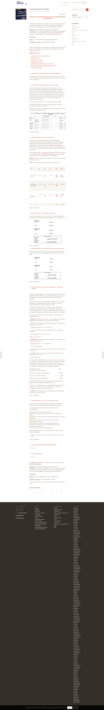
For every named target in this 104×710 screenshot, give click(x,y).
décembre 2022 (76, 567)
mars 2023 (75, 563)
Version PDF (62, 14)
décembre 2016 (76, 665)
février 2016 (76, 679)
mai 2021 (75, 594)
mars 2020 (75, 613)
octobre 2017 (76, 651)
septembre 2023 (76, 554)
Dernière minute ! (75, 35)
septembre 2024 (76, 536)
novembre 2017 (76, 649)
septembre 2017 (76, 652)
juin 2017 (75, 657)
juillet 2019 (75, 622)
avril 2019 (75, 627)
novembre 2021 (76, 586)
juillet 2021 (75, 590)
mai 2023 (75, 560)
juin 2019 (75, 624)
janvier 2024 (76, 547)
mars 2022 (75, 579)
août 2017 (75, 654)
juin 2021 (75, 592)
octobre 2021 (76, 587)
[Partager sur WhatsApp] (52, 491)
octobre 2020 (76, 603)
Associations (37, 511)
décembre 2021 (76, 584)
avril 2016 (75, 676)
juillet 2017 (75, 656)
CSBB (73, 33)
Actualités (37, 509)
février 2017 (76, 664)
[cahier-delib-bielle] (21, 14)
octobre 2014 (76, 702)
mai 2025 (75, 525)
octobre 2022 (76, 570)
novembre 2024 (76, 533)
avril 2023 (75, 562)
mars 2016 (75, 678)
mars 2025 (75, 528)
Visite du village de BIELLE (40, 528)
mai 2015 (75, 692)
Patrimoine (74, 39)
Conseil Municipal (38, 516)
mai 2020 (75, 611)
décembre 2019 (76, 617)
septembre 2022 (76, 571)
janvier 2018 (76, 648)
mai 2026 (75, 512)
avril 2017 (75, 660)
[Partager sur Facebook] (34, 491)
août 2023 (75, 555)
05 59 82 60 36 (22, 513)
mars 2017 (75, 662)
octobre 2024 (76, 535)
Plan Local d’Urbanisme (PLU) (41, 527)
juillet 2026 (75, 509)
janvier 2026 (76, 516)
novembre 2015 (76, 684)
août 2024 (75, 538)
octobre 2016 (76, 668)
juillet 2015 (75, 689)
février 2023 (76, 565)
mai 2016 (75, 675)
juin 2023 (75, 559)
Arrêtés (73, 25)
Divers (73, 36)
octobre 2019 (76, 619)
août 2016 (75, 670)
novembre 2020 (76, 602)
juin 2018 (75, 641)
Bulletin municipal (75, 27)
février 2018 (76, 646)
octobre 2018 (76, 635)
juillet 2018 (75, 640)
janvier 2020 (76, 616)
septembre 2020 (76, 605)
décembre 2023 (76, 549)
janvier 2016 (76, 681)
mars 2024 (75, 546)
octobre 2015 (76, 686)
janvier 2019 (76, 632)
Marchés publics (75, 38)
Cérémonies (74, 28)
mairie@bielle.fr (20, 515)
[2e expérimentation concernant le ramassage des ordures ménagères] (1, 355)
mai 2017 (75, 659)
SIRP (73, 44)
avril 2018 (75, 643)
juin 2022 (75, 576)
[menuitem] (61, 2)
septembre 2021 (76, 589)
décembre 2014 (76, 700)
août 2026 (75, 508)
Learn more (75, 707)
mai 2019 (75, 625)
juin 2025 (75, 524)
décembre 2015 (76, 683)
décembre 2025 (76, 517)
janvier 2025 (76, 530)
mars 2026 (75, 514)
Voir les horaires (20, 518)
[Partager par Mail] (61, 491)
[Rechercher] (87, 2)
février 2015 (76, 697)
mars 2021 (75, 597)
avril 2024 (75, 544)
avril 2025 (75, 527)
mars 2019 (75, 629)
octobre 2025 (76, 519)
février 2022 (76, 581)
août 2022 (75, 573)
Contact (36, 517)
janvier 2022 (76, 582)
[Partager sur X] (43, 491)
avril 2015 (75, 694)
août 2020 (75, 606)
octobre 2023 (76, 552)
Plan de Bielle (38, 525)
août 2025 (75, 520)
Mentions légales (38, 520)
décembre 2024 (76, 532)
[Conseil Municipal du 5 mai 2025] (103, 355)
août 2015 (75, 687)
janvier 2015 (76, 699)
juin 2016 (75, 673)
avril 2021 (75, 595)
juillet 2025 (75, 522)
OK (69, 707)
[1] (30, 482)
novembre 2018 (76, 633)
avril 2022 (75, 578)
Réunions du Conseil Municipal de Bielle (43, 11)
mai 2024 (75, 543)
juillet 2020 (75, 608)
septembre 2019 (76, 621)
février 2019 (76, 630)
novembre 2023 (76, 551)
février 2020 (76, 614)
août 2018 (75, 638)
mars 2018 (75, 644)
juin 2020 (75, 609)
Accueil (36, 508)
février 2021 (76, 598)
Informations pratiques (40, 519)
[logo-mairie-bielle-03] (21, 2)
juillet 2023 (75, 557)
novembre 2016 (76, 667)
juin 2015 (75, 691)
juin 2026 (75, 511)
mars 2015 (75, 695)
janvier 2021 (76, 600)
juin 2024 (75, 541)
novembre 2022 (76, 568)
